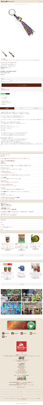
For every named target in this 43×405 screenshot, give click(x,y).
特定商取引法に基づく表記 (5, 89)
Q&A (1, 222)
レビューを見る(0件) (4, 97)
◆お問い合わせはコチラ (21, 387)
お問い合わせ (2, 395)
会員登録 (23, 390)
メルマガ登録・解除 (37, 398)
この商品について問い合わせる (6, 102)
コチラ (19, 135)
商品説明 (7, 108)
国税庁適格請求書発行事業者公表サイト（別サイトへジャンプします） (21, 384)
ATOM (25, 399)
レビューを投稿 (3, 98)
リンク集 (2, 224)
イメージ (21, 108)
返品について (3, 88)
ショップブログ (19, 399)
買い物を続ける (3, 104)
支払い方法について (7, 398)
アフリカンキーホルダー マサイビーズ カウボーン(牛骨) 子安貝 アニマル (29, 60)
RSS (22, 399)
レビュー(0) (36, 108)
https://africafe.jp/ (21, 365)
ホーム (3, 398)
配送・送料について (13, 398)
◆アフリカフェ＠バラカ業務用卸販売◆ (21, 375)
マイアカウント (3, 390)
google (2, 229)
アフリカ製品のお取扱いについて (6, 227)
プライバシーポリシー (31, 398)
